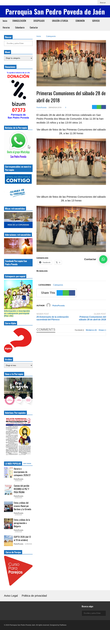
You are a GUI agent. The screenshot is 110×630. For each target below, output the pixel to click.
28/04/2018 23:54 (55, 107)
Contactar (34, 27)
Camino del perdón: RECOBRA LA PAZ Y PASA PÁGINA (22, 489)
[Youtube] (90, 2)
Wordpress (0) (91, 330)
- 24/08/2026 (18, 480)
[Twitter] (94, 107)
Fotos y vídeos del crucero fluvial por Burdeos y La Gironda (22, 506)
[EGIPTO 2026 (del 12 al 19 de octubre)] (8, 540)
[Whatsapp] (94, 2)
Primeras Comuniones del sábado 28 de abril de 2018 (92, 318)
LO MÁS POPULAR (13, 463)
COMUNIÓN (80, 20)
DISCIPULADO (39, 20)
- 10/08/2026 (18, 515)
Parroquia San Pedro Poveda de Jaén (55, 11)
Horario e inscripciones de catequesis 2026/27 (22, 472)
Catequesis (58, 285)
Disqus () (102, 330)
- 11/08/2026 (28, 544)
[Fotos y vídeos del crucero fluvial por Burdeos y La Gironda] (8, 506)
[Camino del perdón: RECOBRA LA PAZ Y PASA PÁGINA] (8, 489)
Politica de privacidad (34, 595)
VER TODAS (27, 463)
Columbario (19, 27)
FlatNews (63, 625)
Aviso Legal (11, 595)
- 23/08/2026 (18, 497)
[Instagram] (81, 2)
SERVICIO (96, 20)
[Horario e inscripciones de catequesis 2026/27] (8, 472)
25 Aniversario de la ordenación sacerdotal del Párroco (52, 318)
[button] (103, 259)
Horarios (6, 27)
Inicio (5, 20)
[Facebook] (85, 2)
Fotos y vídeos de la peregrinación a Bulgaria (22, 523)
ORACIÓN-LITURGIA (60, 20)
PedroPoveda (41, 107)
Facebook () (79, 330)
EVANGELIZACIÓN (19, 20)
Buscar (103, 3)
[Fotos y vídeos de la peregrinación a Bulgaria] (8, 523)
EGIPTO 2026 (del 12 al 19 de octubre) (22, 538)
